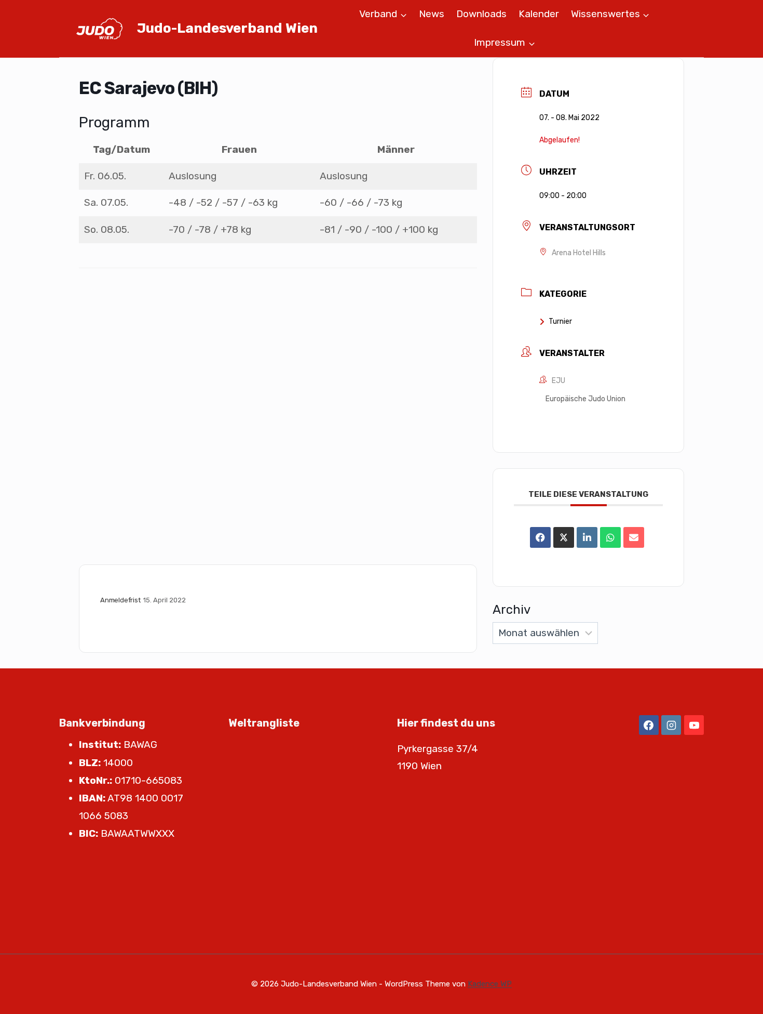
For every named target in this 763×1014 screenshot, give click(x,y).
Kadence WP (490, 984)
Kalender (539, 14)
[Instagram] (671, 725)
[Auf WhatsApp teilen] (610, 537)
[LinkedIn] (587, 537)
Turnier (560, 321)
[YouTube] (694, 725)
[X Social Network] (563, 537)
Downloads (481, 14)
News (431, 14)
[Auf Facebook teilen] (540, 537)
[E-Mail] (633, 537)
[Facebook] (649, 725)
